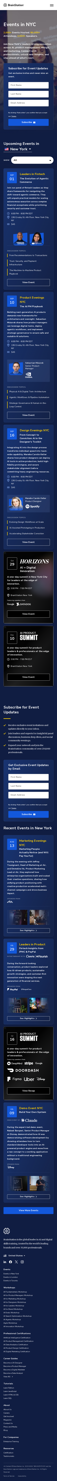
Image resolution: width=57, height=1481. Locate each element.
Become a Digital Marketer (14, 1370)
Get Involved (9, 1416)
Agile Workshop (10, 1323)
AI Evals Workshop (11, 1312)
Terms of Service (9, 1476)
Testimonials (9, 1456)
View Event (28, 282)
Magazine (7, 1420)
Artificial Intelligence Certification (17, 1338)
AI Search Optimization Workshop (18, 1316)
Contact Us (8, 1423)
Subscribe (27, 122)
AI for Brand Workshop (13, 1309)
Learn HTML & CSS (11, 1395)
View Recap (28, 1090)
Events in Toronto (11, 1280)
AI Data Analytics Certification (16, 1344)
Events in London (11, 1277)
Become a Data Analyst (13, 1373)
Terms (13, 116)
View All (7, 1376)
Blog (6, 1430)
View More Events (28, 1210)
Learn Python (9, 1388)
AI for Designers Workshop (15, 1302)
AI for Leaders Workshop (14, 1306)
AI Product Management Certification (18, 1341)
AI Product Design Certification (16, 1348)
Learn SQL (8, 1398)
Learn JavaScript (10, 1391)
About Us (8, 1409)
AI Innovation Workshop (14, 1326)
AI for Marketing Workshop (15, 1299)
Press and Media (10, 1427)
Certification (8, 1453)
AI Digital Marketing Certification (17, 1351)
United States (15, 1255)
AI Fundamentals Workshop (15, 1292)
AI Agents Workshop (12, 1319)
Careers (7, 1413)
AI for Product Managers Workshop (18, 1295)
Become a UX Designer (13, 1363)
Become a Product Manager (15, 1366)
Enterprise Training (11, 1441)
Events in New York (11, 1274)
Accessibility (22, 1476)
